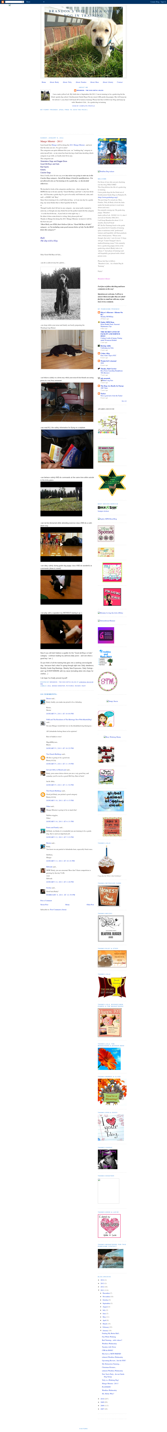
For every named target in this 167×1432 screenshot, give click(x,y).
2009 (103, 1402)
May (104, 1317)
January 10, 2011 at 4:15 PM (60, 800)
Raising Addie (106, 345)
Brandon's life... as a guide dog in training (83, 13)
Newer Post (44, 904)
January (106, 1330)
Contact (120, 82)
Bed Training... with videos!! (112, 1340)
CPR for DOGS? (107, 1350)
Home (44, 82)
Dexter (48, 698)
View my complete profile (83, 106)
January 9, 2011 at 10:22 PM (60, 748)
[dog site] (108, 1203)
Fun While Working (109, 1337)
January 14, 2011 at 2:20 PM (60, 882)
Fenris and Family (52, 827)
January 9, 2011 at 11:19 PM (60, 764)
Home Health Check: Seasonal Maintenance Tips (110, 325)
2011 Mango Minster (77, 145)
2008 (103, 1405)
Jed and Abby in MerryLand (56, 770)
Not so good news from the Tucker (111, 396)
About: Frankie (81, 82)
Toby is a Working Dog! (110, 1380)
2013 (103, 1283)
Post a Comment (46, 900)
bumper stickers (103, 511)
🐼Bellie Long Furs (107, 380)
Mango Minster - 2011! (110, 1383)
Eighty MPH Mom (107, 322)
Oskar (48, 806)
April (105, 1320)
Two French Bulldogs (53, 754)
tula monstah (105, 378)
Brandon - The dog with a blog (90, 90)
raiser (78, 686)
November (106, 1296)
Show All (124, 401)
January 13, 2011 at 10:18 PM (60, 861)
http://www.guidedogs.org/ (107, 197)
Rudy (84, 686)
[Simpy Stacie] (112, 701)
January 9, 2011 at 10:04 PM (60, 713)
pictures (70, 686)
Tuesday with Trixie (109, 1347)
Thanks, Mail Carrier (109, 368)
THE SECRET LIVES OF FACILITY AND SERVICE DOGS (110, 333)
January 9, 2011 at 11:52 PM (60, 785)
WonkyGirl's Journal (108, 361)
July (104, 1310)
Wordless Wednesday (109, 1343)
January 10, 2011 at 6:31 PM (60, 821)
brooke (48, 888)
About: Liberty (108, 82)
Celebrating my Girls (107, 348)
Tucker (103, 393)
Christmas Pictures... (109, 1367)
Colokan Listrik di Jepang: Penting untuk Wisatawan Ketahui (111, 339)
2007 (103, 1409)
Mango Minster (58, 686)
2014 (103, 1280)
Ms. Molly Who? (108, 1393)
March (105, 1323)
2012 (103, 1287)
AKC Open (104, 388)
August (105, 1307)
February (106, 1327)
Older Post (90, 904)
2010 (103, 1399)
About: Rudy (54, 82)
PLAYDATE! (106, 1387)
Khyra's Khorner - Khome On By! (112, 313)
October (106, 1300)
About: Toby (67, 82)
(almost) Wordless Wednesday (112, 1357)
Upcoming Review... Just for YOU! (114, 1360)
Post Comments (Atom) (58, 909)
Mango (54, 145)
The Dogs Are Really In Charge (112, 386)
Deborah (49, 867)
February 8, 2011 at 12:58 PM (60, 895)
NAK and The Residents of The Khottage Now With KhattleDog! (69, 719)
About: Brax (94, 82)
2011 (49, 686)
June (104, 1313)
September (107, 1303)
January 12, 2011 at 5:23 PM (60, 837)
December (106, 1293)
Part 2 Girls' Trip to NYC (108, 355)
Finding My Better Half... (111, 1333)
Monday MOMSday (107, 316)
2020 (102, 363)
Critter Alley (105, 353)
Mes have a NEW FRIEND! (111, 1354)
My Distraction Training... (111, 1364)
